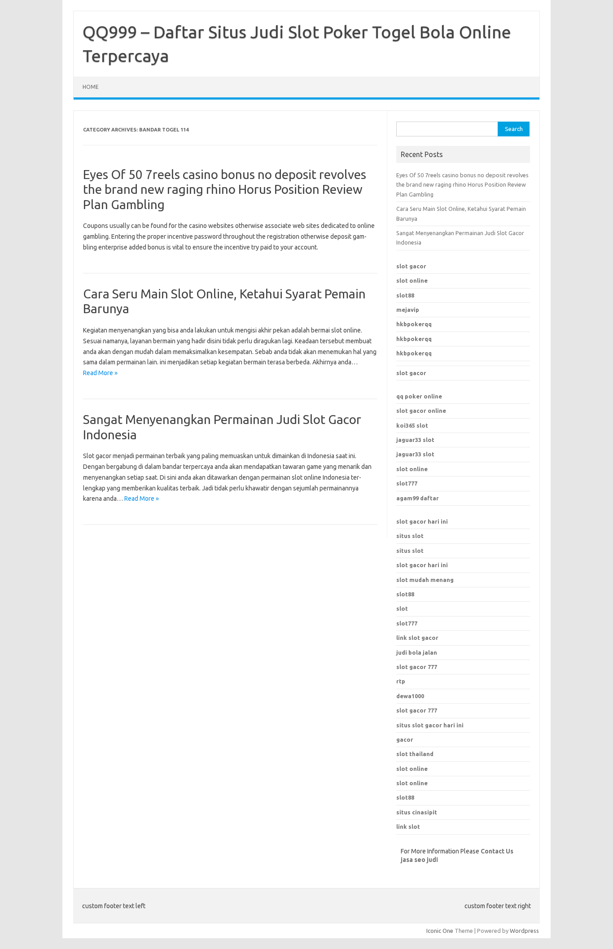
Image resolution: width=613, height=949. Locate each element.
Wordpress (524, 930)
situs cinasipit (416, 812)
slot (402, 608)
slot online (412, 280)
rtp (400, 681)
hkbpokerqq (414, 324)
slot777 (406, 483)
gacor (404, 739)
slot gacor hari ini (422, 521)
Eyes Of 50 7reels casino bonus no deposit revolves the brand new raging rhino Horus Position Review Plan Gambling (224, 189)
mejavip (407, 309)
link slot (408, 826)
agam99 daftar (417, 498)
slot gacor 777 (416, 710)
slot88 (405, 295)
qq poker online (419, 396)
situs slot (410, 536)
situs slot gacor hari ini (430, 725)
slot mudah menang (425, 580)
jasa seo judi (419, 859)
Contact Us (497, 851)
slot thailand (414, 754)
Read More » (100, 372)
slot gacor (411, 266)
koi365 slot (412, 425)
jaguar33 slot (415, 440)
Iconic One (439, 930)
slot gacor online (421, 410)
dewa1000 (410, 696)
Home (91, 87)
